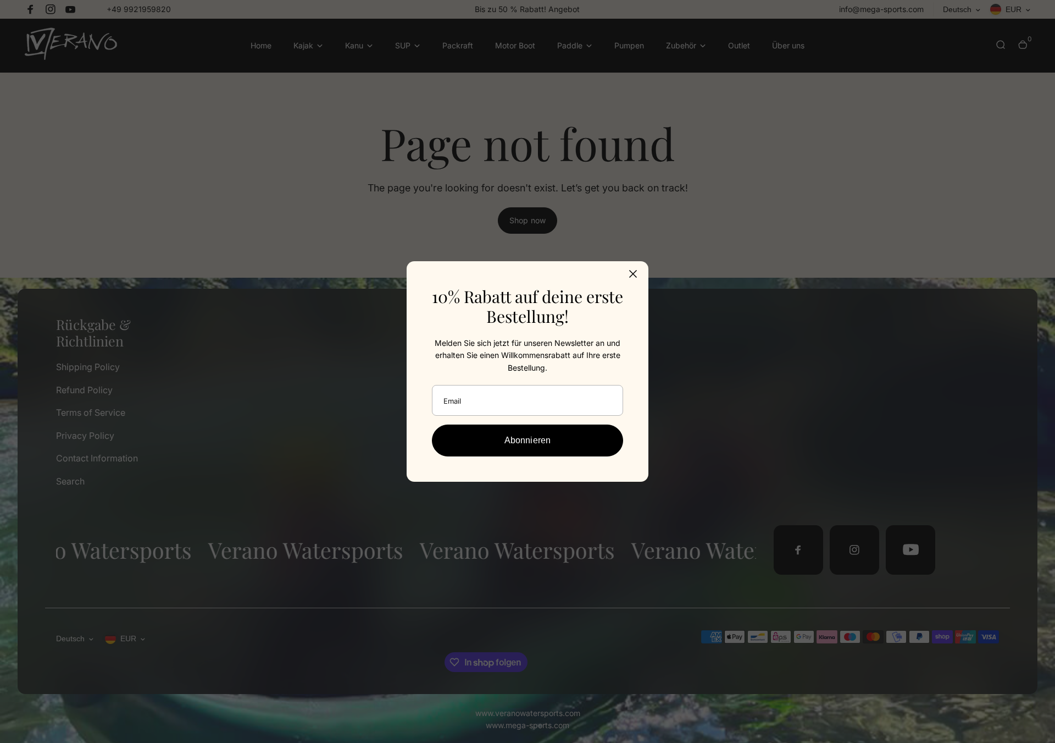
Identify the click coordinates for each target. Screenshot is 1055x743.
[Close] (633, 274)
